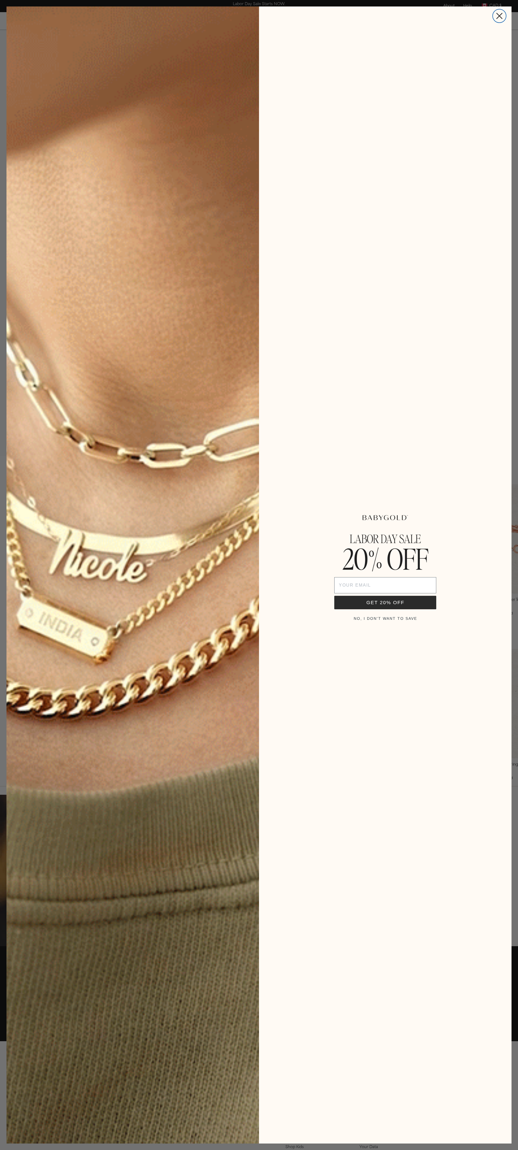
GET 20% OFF (385, 602)
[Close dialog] (499, 16)
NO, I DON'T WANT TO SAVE (385, 618)
